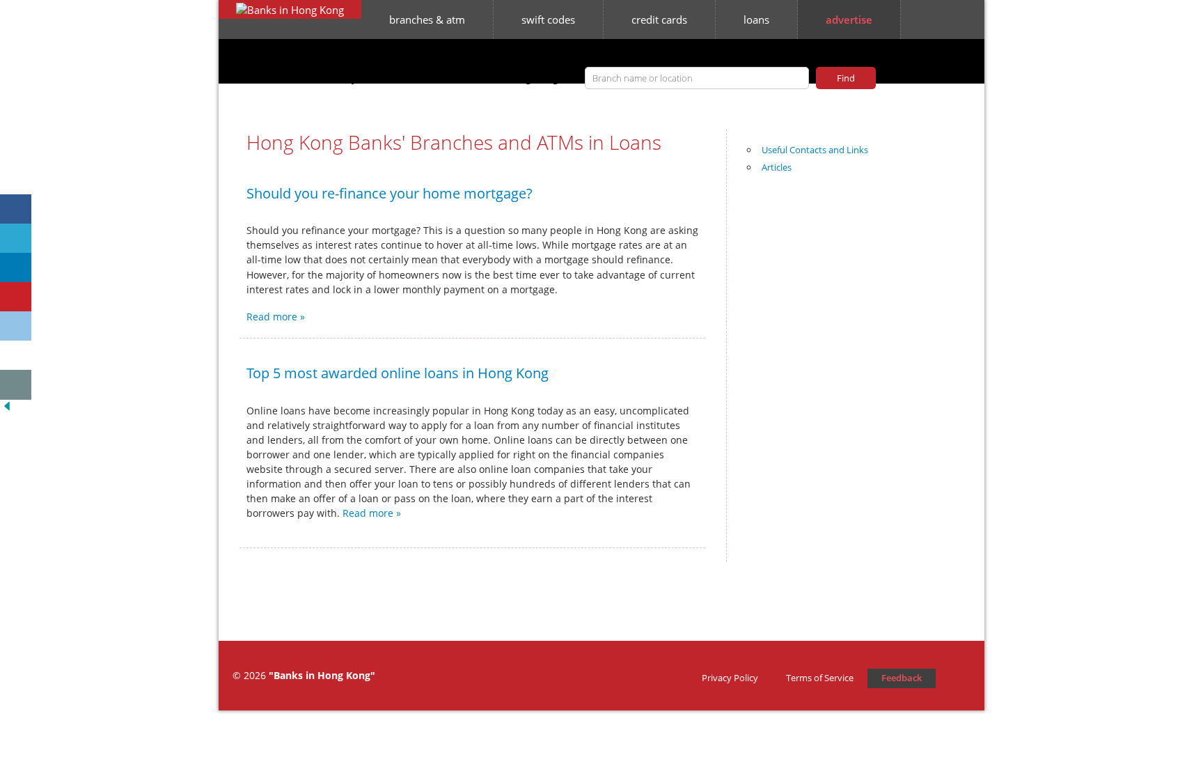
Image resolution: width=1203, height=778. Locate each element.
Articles (777, 167)
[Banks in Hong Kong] (290, 9)
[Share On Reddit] (15, 326)
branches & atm (427, 20)
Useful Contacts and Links (815, 149)
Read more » (275, 316)
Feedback (901, 677)
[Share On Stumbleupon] (15, 356)
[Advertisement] (855, 407)
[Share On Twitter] (15, 239)
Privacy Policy (730, 677)
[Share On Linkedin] (15, 268)
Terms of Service (820, 677)
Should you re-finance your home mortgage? (389, 193)
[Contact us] (15, 385)
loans (756, 20)
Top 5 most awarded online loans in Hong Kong (397, 373)
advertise (849, 20)
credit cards (659, 20)
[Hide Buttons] (7, 409)
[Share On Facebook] (15, 209)
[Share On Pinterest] (15, 297)
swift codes (548, 20)
